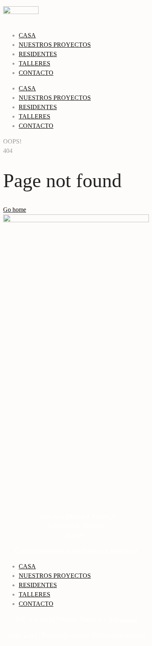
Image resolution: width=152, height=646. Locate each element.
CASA (27, 35)
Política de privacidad (118, 635)
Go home (14, 209)
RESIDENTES (38, 54)
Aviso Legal (22, 635)
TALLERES (34, 63)
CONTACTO (36, 72)
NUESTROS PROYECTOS (55, 44)
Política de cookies (65, 635)
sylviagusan (122, 619)
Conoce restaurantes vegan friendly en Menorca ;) (76, 550)
